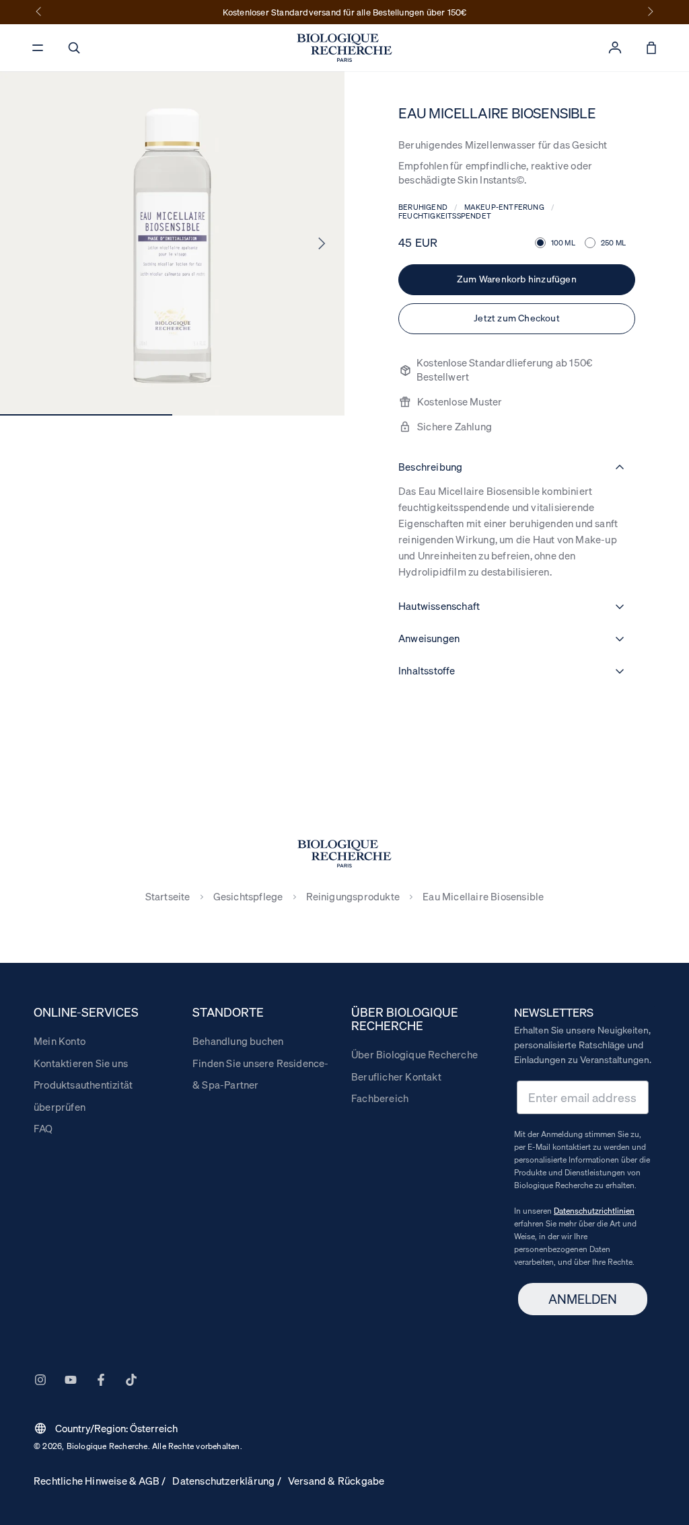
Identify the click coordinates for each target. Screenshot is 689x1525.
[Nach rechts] (649, 12)
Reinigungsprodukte (353, 897)
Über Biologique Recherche (414, 1054)
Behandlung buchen (237, 1041)
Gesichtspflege (248, 897)
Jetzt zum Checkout (517, 318)
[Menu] (38, 48)
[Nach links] (40, 12)
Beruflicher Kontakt (396, 1076)
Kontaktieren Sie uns (81, 1063)
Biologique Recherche (107, 1446)
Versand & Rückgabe (336, 1481)
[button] (74, 48)
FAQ (43, 1128)
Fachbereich (379, 1098)
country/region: (106, 1428)
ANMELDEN (582, 1299)
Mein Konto (59, 1041)
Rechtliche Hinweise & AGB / (100, 1481)
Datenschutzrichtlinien (594, 1210)
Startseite (167, 897)
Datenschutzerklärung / (226, 1481)
